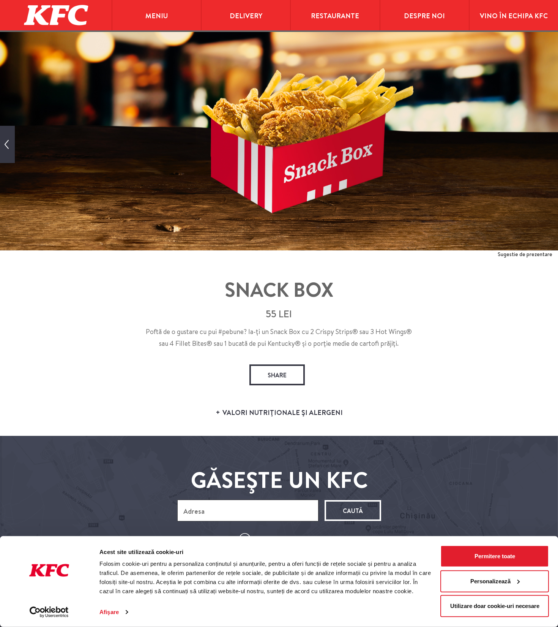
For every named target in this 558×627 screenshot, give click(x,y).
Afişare (109, 612)
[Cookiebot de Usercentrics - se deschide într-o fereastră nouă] (49, 612)
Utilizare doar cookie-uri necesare (494, 606)
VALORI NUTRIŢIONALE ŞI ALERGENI (282, 412)
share (277, 375)
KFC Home (56, 15)
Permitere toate (494, 556)
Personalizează (490, 581)
